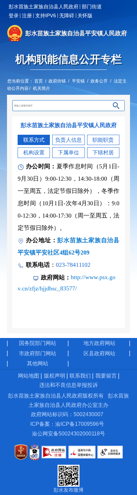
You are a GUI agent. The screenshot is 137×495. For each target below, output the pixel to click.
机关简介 (41, 88)
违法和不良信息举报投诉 (68, 385)
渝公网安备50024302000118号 (68, 433)
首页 (38, 81)
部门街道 (92, 6)
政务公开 (99, 81)
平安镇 (78, 81)
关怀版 (84, 15)
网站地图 (28, 376)
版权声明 (54, 376)
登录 (14, 15)
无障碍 (66, 15)
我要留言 (106, 376)
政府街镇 (57, 81)
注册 (27, 15)
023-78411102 (73, 264)
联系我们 (80, 376)
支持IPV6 (45, 15)
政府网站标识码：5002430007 (67, 414)
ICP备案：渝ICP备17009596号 (67, 424)
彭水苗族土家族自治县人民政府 (43, 6)
